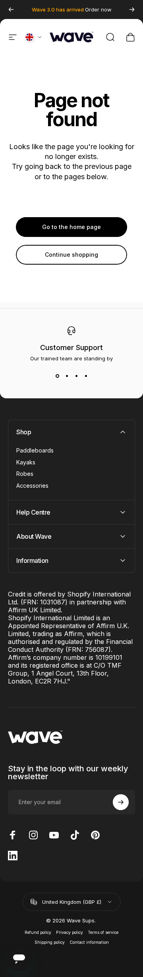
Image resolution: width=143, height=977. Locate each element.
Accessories (32, 485)
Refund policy (38, 932)
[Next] (132, 9)
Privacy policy (69, 932)
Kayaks (25, 462)
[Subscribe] (121, 802)
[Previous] (11, 9)
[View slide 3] (76, 376)
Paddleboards (35, 450)
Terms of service (103, 932)
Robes (24, 473)
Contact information (89, 942)
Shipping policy (50, 942)
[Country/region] (34, 37)
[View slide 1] (57, 376)
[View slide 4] (86, 376)
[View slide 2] (67, 376)
